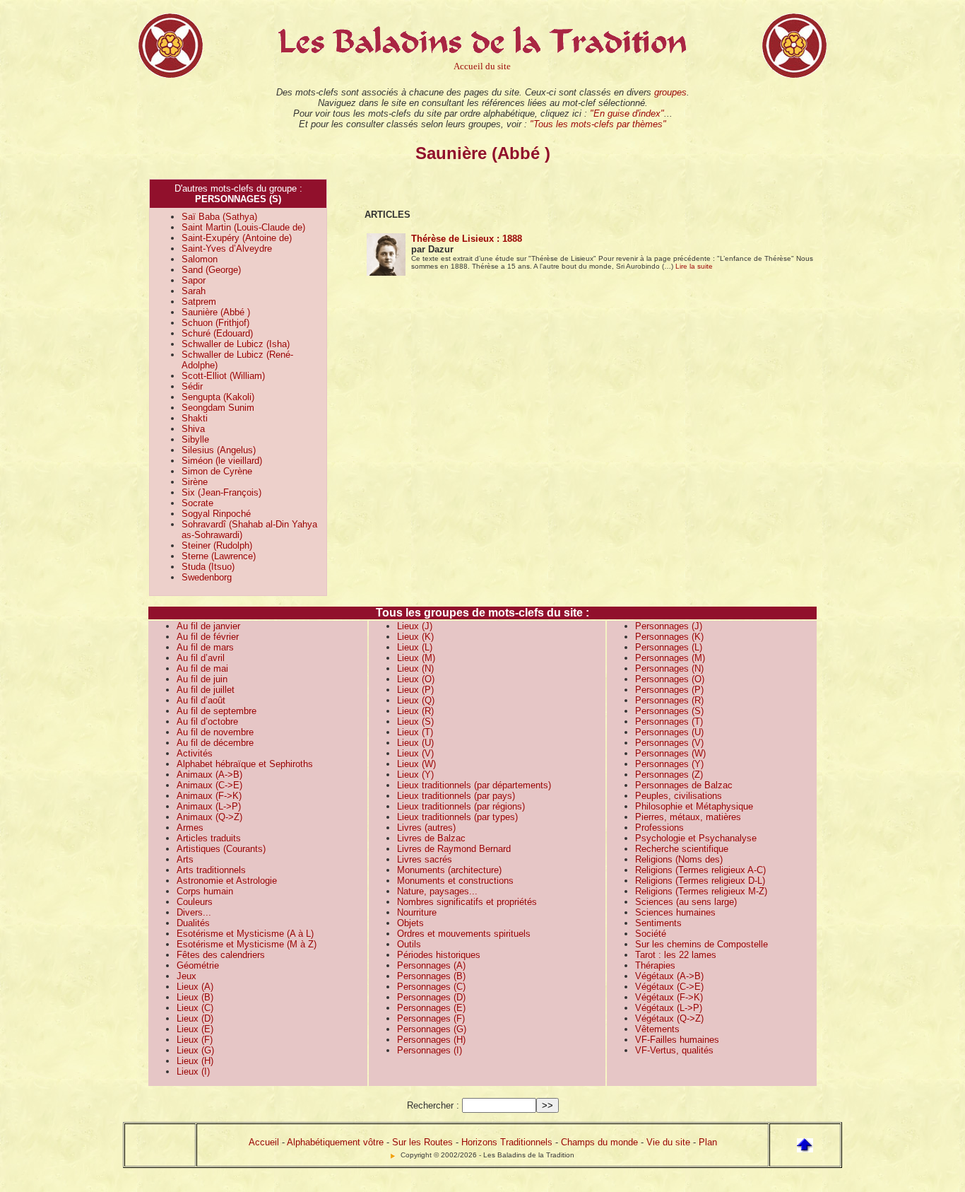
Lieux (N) (415, 668)
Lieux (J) (414, 626)
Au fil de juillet (206, 689)
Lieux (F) (195, 1039)
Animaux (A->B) (209, 774)
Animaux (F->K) (209, 795)
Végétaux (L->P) (668, 1008)
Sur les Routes (422, 1142)
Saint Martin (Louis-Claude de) (243, 227)
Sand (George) (211, 269)
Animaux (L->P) (209, 806)
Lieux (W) (416, 764)
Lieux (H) (195, 1061)
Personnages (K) (669, 636)
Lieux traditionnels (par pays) (456, 795)
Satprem (199, 301)
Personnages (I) (429, 1050)
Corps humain (205, 891)
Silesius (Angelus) (219, 450)
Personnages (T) (669, 721)
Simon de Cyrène (217, 471)
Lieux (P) (415, 689)
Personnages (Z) (669, 774)
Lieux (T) (415, 732)
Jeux (186, 976)
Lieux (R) (415, 711)
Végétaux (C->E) (669, 986)
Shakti (195, 418)
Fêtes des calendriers (221, 954)
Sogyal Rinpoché (216, 513)
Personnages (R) (669, 700)
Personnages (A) (431, 965)
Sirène (195, 482)
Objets (410, 923)
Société (650, 933)
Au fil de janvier (208, 626)
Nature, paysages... (437, 891)
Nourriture (417, 912)
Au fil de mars (205, 647)
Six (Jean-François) (221, 492)
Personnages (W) (670, 753)
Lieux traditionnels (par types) (457, 817)
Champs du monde (599, 1142)
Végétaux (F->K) (669, 997)
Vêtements (657, 1029)
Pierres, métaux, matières (688, 817)
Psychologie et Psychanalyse (696, 838)
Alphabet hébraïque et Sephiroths (245, 764)
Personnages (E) (431, 1008)
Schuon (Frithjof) (215, 322)
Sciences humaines (675, 912)
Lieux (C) (195, 1008)
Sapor (194, 280)
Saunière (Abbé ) (216, 312)
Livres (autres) (426, 827)
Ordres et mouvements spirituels (464, 933)
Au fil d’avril (201, 658)
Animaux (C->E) (209, 785)
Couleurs (195, 901)
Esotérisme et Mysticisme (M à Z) (246, 944)
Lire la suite (694, 266)
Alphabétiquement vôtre (335, 1142)
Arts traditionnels (211, 870)
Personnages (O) (669, 679)
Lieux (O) (415, 679)
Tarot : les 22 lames (675, 954)
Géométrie (198, 965)
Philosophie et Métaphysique (694, 806)
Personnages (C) (431, 986)
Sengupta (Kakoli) (218, 397)
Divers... (194, 912)
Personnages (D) (431, 997)
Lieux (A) (195, 986)
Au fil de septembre (216, 711)
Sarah (194, 291)
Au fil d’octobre (207, 721)
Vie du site (668, 1142)
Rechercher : (433, 1105)
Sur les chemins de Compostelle (701, 944)
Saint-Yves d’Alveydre (227, 248)
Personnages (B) (431, 976)
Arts (185, 859)
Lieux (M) (416, 658)
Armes (190, 827)
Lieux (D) (195, 1018)
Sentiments (658, 923)
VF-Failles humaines (677, 1039)
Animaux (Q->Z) (209, 817)
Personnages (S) (669, 711)
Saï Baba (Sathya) (219, 216)
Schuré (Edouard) (217, 333)
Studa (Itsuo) (208, 566)
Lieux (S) (415, 721)
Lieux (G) (195, 1050)
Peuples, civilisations (678, 795)
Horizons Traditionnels (506, 1142)
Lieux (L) (414, 647)
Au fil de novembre (215, 732)
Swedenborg (207, 577)
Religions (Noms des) (679, 859)
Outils (409, 944)
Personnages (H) (431, 1039)
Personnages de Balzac (684, 785)
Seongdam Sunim (218, 407)
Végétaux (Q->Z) (669, 1018)
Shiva (193, 428)
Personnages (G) (431, 1029)
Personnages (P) (669, 689)
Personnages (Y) (669, 764)
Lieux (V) (415, 753)
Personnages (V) (669, 742)
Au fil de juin (202, 679)
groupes (670, 92)
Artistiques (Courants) (221, 848)
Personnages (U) (669, 732)
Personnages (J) (668, 626)
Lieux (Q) (415, 700)
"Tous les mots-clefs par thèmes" (598, 124)
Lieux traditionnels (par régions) (461, 806)
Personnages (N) (669, 668)
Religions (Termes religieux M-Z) (701, 891)
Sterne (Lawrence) (219, 556)
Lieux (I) (193, 1071)
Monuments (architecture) (449, 870)
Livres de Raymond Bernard (454, 848)
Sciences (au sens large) (686, 901)
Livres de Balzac (431, 838)
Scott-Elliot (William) (223, 375)
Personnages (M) (670, 658)
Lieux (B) (195, 997)
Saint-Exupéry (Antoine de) (237, 238)
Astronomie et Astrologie (227, 880)
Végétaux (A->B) (669, 976)
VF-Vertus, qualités (674, 1050)
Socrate (197, 503)
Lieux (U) (415, 742)
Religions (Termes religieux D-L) (700, 880)
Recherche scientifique (681, 848)
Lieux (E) (195, 1029)
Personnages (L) (668, 647)
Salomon (200, 259)
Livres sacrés (424, 859)
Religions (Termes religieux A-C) (700, 870)
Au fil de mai (202, 668)
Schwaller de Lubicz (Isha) (236, 344)
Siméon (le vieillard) (222, 460)
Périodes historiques (438, 954)
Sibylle (195, 439)
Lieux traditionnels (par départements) (474, 785)
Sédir (192, 386)
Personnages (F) (431, 1018)
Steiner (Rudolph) (217, 545)
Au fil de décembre (215, 742)
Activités (195, 753)
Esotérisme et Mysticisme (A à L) (245, 933)
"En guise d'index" (627, 113)
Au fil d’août (201, 700)
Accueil (264, 1142)
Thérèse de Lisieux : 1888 (466, 238)
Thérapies (655, 965)
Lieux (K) (415, 636)
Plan (708, 1142)
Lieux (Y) (415, 774)
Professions (659, 827)
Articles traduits (209, 838)
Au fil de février (208, 636)
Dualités (193, 923)
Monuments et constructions (455, 880)
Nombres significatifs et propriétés (467, 901)
